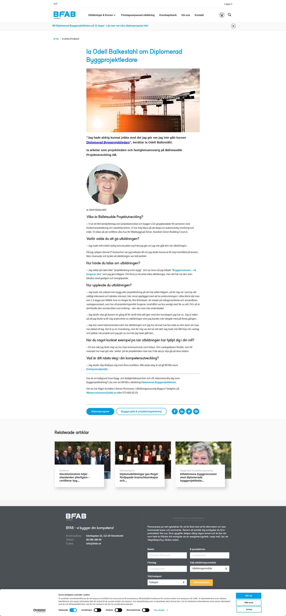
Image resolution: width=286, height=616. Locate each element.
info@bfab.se (93, 543)
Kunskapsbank (168, 15)
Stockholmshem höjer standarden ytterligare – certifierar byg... (74, 477)
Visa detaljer (159, 610)
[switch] (97, 610)
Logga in (228, 4)
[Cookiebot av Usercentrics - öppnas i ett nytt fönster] (40, 610)
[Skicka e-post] (196, 411)
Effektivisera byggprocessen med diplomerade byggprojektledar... (198, 477)
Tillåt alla (248, 596)
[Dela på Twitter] (189, 411)
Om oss (185, 15)
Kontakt (199, 15)
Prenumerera (201, 582)
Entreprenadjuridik (97, 369)
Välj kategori (154, 576)
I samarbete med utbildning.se (188, 520)
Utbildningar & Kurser (100, 15)
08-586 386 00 (93, 539)
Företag (151, 563)
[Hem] (65, 15)
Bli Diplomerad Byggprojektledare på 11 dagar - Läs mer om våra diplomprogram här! (100, 25)
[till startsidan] (76, 517)
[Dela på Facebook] (175, 411)
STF (56, 4)
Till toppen (275, 308)
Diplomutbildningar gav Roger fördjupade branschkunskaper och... (139, 477)
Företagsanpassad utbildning (138, 15)
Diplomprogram (100, 411)
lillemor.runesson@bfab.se (101, 392)
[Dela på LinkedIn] (182, 411)
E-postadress (197, 549)
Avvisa (249, 609)
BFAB (56, 39)
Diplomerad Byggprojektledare (108, 142)
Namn (150, 549)
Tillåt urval (248, 603)
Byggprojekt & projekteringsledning (141, 411)
